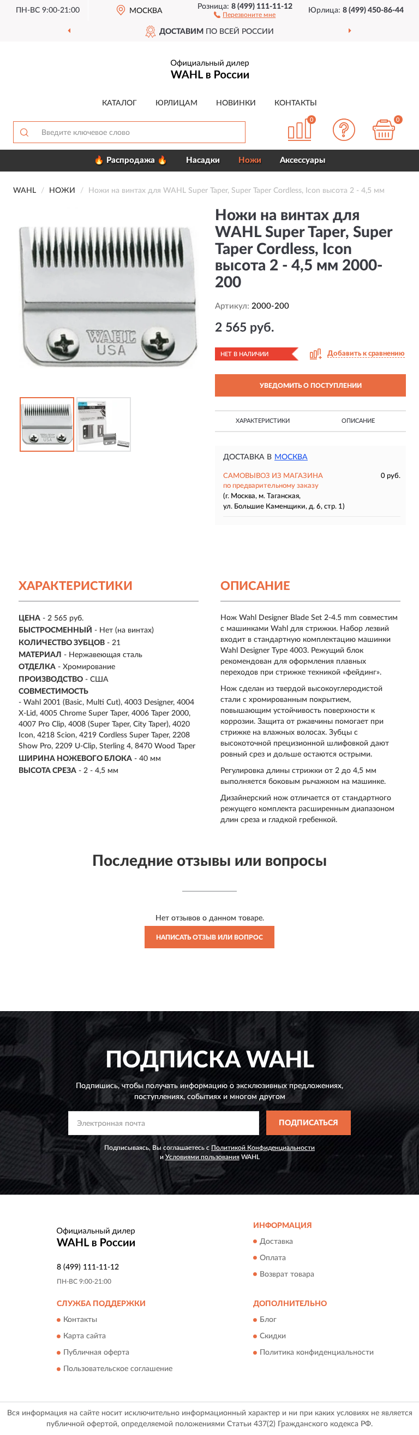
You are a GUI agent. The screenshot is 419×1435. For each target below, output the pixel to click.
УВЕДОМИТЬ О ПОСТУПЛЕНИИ (311, 385)
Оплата (273, 1258)
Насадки (203, 160)
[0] (384, 130)
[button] (245, 14)
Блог (268, 1320)
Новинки (236, 103)
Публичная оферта (96, 1352)
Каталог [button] (119, 103)
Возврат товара (287, 1274)
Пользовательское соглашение (117, 1369)
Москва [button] (291, 457)
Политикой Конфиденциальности (263, 1147)
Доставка (276, 1241)
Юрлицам (176, 103)
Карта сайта (84, 1336)
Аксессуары (302, 160)
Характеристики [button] (263, 421)
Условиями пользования (202, 1157)
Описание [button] (358, 421)
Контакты (295, 103)
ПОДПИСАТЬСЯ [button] (308, 1123)
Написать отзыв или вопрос (209, 937)
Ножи (249, 160)
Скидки (273, 1336)
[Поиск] (24, 132)
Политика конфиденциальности (317, 1352)
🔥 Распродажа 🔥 (130, 160)
